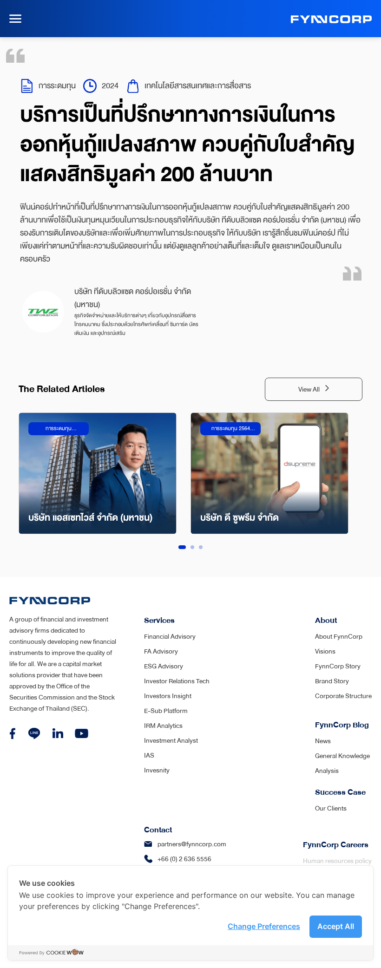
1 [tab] (182, 547)
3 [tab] (201, 547)
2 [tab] (192, 547)
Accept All (335, 926)
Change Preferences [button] (264, 926)
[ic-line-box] (34, 733)
